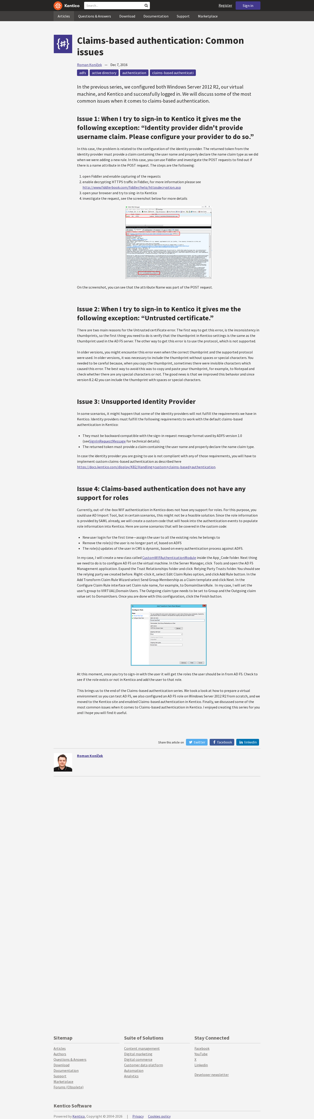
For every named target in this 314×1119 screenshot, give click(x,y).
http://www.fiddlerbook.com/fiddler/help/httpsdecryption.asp (132, 187)
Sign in (248, 5)
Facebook (224, 742)
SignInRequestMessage (107, 441)
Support (183, 16)
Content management (142, 1048)
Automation (133, 1070)
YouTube (201, 1054)
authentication (134, 72)
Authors (60, 1054)
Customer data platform (143, 1065)
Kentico (78, 1116)
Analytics (131, 1076)
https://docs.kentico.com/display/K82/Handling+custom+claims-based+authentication (146, 467)
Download (127, 16)
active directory (104, 72)
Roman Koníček (89, 64)
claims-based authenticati (173, 72)
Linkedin (201, 1065)
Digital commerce (138, 1059)
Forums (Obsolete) (68, 1087)
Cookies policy (159, 1116)
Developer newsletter (211, 1074)
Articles (64, 16)
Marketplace (208, 16)
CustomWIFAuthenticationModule (169, 557)
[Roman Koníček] (63, 762)
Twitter (199, 742)
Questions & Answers (94, 16)
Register (225, 5)
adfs (82, 72)
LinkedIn (250, 742)
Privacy (138, 1116)
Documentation (155, 16)
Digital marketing (138, 1054)
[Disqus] (157, 834)
